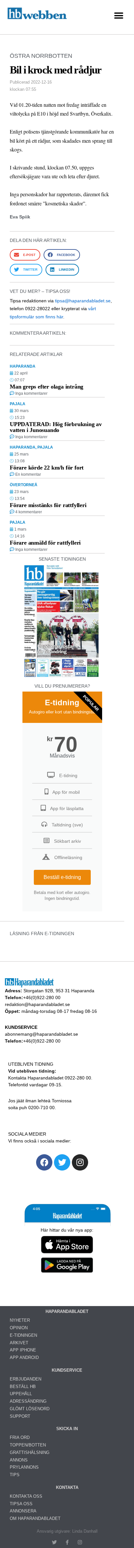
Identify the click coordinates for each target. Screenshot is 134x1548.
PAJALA (17, 404)
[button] (118, 15)
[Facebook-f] (67, 1542)
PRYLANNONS (24, 1467)
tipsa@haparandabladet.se (83, 300)
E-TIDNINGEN (23, 1335)
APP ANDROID (24, 1357)
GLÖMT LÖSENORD (29, 1408)
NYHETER (20, 1320)
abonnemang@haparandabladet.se (41, 1034)
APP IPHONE (23, 1350)
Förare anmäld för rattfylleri (45, 542)
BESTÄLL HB (23, 1386)
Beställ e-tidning (62, 877)
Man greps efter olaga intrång (46, 386)
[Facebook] (44, 1162)
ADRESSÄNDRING (28, 1401)
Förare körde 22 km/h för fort (47, 467)
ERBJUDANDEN (25, 1379)
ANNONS (19, 1460)
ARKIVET (19, 1342)
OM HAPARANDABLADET (35, 1518)
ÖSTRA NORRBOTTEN (41, 56)
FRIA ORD (20, 1437)
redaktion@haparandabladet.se (37, 1004)
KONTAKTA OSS (26, 1496)
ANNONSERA (23, 1510)
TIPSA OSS (21, 1503)
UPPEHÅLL (21, 1393)
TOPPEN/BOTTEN (28, 1445)
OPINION (19, 1327)
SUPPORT (20, 1416)
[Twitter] (62, 1162)
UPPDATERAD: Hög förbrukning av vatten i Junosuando (56, 427)
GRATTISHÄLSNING (29, 1452)
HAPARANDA (22, 366)
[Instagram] (80, 1162)
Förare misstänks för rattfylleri (48, 505)
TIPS (15, 1474)
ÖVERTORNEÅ (23, 485)
